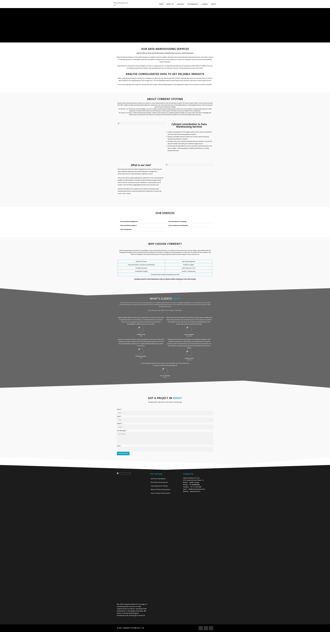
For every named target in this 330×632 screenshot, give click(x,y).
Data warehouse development (178, 225)
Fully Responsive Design (159, 486)
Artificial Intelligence (158, 479)
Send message (123, 453)
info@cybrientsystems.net (196, 489)
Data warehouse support (128, 225)
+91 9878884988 (194, 485)
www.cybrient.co (195, 491)
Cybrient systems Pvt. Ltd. (133, 628)
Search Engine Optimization (160, 493)
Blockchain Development (159, 482)
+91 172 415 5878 (195, 487)
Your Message (121, 430)
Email (119, 416)
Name (119, 409)
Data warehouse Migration (129, 221)
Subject (119, 423)
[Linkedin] (211, 628)
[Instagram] (206, 628)
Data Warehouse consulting (177, 221)
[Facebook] (201, 628)
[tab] (141, 221)
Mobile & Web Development (160, 489)
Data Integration (126, 229)
